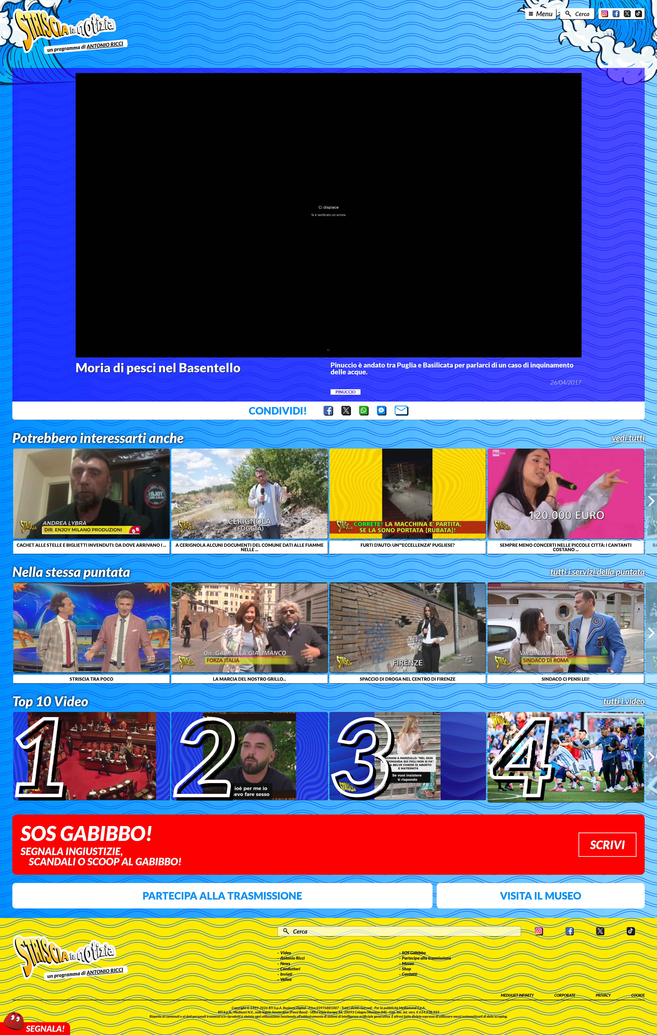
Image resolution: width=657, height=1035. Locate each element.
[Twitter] (627, 13)
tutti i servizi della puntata (597, 571)
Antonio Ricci (292, 957)
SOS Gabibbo (414, 952)
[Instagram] (604, 13)
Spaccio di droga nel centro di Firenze (407, 679)
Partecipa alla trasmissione (222, 895)
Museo (408, 963)
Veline (286, 979)
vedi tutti (628, 437)
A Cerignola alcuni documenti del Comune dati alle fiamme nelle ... (250, 547)
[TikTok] (638, 13)
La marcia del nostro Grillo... (249, 679)
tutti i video (624, 701)
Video (285, 952)
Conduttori (290, 968)
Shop (406, 968)
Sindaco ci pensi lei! (566, 679)
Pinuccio (346, 391)
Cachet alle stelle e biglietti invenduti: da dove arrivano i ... (91, 545)
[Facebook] (616, 13)
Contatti (409, 974)
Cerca (582, 13)
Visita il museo (540, 895)
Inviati (286, 974)
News (285, 963)
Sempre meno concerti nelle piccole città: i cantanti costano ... (566, 547)
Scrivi (607, 844)
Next (651, 501)
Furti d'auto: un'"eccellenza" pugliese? (407, 545)
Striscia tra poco (91, 679)
